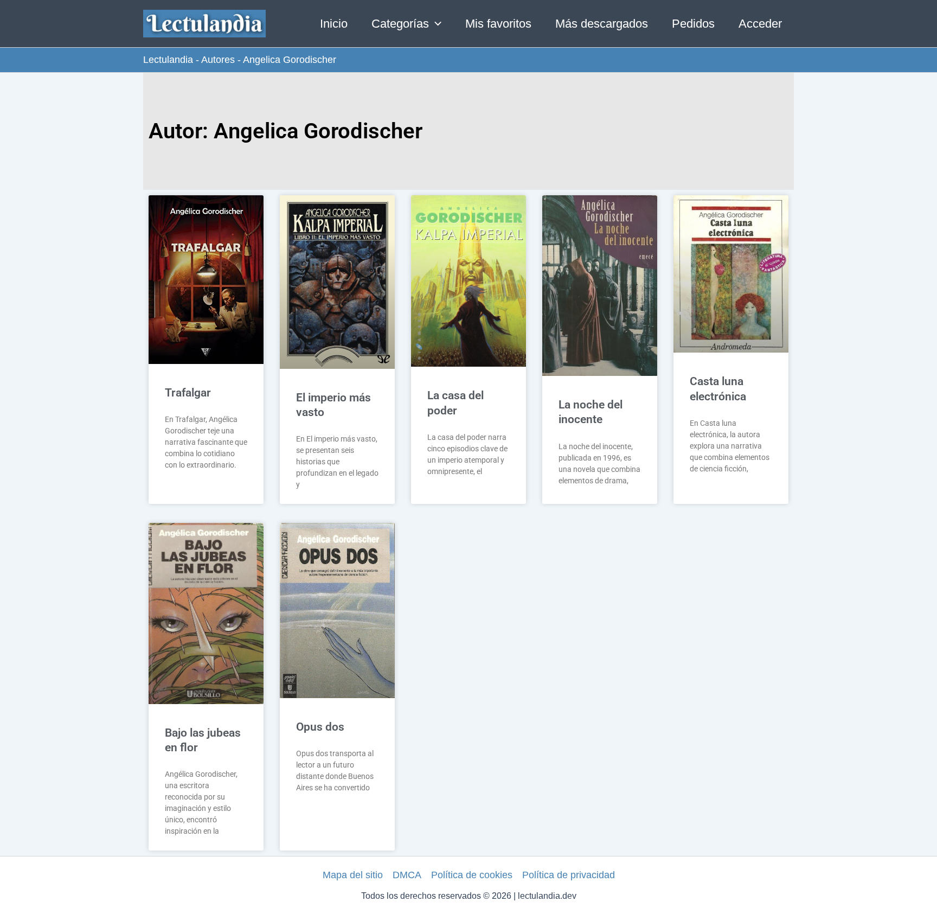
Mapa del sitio (353, 875)
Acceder (760, 23)
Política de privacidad (568, 875)
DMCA (407, 875)
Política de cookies (471, 875)
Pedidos (693, 23)
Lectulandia (168, 59)
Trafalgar (188, 392)
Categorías (400, 23)
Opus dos (320, 726)
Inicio (334, 23)
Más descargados (601, 23)
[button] (435, 24)
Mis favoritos (498, 23)
